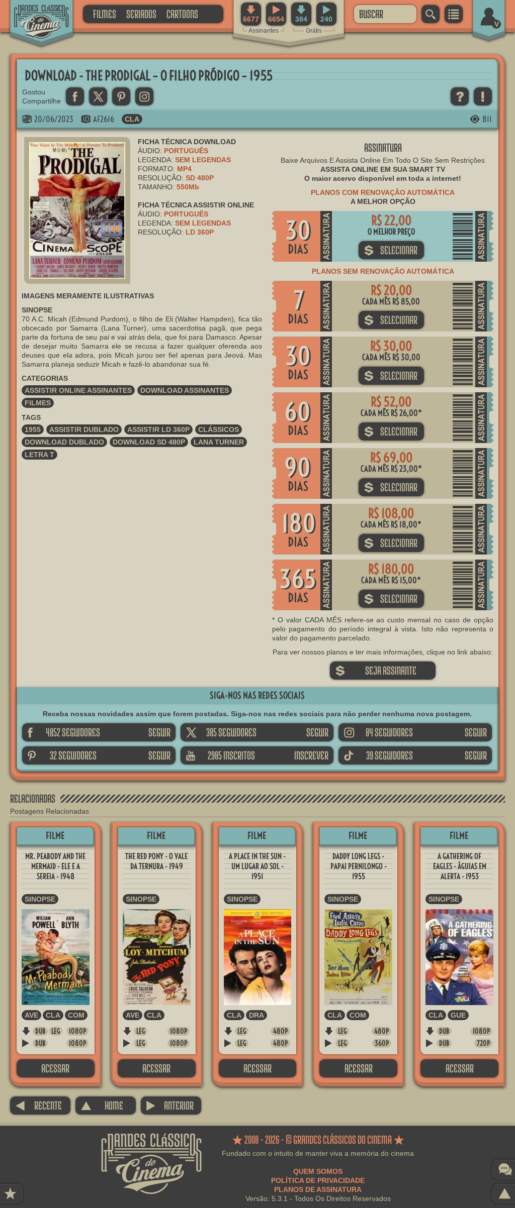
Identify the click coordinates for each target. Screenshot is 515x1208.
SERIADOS (141, 14)
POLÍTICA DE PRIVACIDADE (318, 1180)
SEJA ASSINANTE (375, 670)
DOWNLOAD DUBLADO (64, 442)
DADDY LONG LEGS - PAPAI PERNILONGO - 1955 (358, 866)
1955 (33, 429)
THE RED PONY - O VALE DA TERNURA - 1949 (156, 861)
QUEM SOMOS (317, 1171)
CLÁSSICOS (218, 429)
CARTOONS (182, 14)
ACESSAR (55, 1068)
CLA (132, 119)
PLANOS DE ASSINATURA (318, 1189)
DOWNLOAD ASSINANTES (184, 390)
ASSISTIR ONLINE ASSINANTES (78, 390)
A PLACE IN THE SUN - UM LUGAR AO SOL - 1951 (257, 866)
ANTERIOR (170, 1105)
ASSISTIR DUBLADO (84, 429)
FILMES (104, 14)
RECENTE (38, 1105)
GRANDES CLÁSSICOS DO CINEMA (33, 14)
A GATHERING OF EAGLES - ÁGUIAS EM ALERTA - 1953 (459, 866)
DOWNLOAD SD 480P (149, 442)
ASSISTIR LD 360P (158, 429)
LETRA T (39, 455)
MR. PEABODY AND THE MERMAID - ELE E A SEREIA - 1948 (55, 866)
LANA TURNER (219, 442)
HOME (101, 1105)
